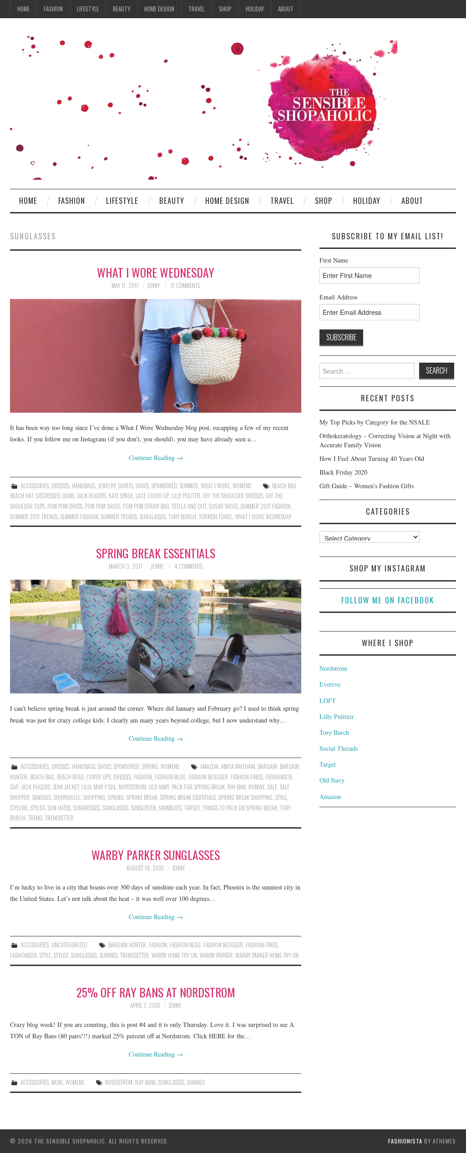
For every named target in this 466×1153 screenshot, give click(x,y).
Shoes (142, 485)
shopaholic (67, 797)
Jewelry (107, 485)
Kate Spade (121, 495)
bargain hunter (127, 945)
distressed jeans (55, 495)
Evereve (329, 684)
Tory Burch (334, 732)
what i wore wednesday (263, 516)
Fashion (53, 9)
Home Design (159, 9)
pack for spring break (198, 787)
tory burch (182, 516)
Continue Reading (156, 457)
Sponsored (164, 485)
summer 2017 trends (34, 516)
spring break (142, 797)
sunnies (108, 955)
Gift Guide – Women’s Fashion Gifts (366, 485)
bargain (267, 766)
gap (14, 787)
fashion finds (247, 777)
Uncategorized (69, 945)
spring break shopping (245, 797)
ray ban (237, 787)
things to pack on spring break (240, 808)
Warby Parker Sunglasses (155, 854)
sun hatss (59, 808)
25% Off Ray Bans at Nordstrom (155, 992)
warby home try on (174, 955)
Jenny (153, 285)
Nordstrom (333, 668)
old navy (159, 787)
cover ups (98, 777)
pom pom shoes (102, 506)
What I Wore (215, 485)
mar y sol (105, 787)
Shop (225, 9)
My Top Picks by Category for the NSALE (374, 422)
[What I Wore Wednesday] (155, 356)
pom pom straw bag (146, 506)
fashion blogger (208, 777)
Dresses (60, 485)
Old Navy (331, 780)
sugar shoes (223, 506)
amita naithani (238, 766)
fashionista (278, 777)
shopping (94, 797)
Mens (57, 1082)
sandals (41, 797)
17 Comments (185, 285)
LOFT (327, 700)
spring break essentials (188, 797)
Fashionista (405, 1141)
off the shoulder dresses (233, 495)
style (281, 797)
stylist (37, 808)
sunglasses (153, 516)
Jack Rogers (91, 495)
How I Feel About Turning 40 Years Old (371, 458)
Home (23, 9)
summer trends (119, 516)
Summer (189, 485)
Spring (150, 766)
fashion (143, 777)
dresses (122, 777)
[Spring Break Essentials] (155, 636)
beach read (70, 777)
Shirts (125, 485)
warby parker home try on (267, 955)
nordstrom (132, 787)
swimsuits (170, 808)
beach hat (21, 495)
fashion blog (170, 777)
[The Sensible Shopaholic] (203, 107)
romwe (256, 787)
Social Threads (338, 748)
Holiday (255, 9)
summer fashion (79, 516)
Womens (242, 485)
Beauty (121, 9)
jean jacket (66, 787)
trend (35, 818)
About (286, 9)
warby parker (216, 955)
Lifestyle (88, 9)
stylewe (19, 808)
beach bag (284, 485)
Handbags (83, 485)
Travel (196, 9)
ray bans (145, 1082)
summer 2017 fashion (265, 506)
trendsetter (59, 818)
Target (192, 808)
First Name (333, 260)
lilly (86, 787)
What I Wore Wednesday (155, 272)
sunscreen (143, 808)
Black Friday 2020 (343, 472)
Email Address (338, 297)
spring (116, 797)
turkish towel (216, 516)
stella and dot (189, 506)
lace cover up (152, 495)
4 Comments (188, 566)
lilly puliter (186, 495)
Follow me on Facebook (387, 600)
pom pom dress (64, 506)
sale (272, 787)
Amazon (209, 766)
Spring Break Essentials (155, 552)
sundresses (86, 808)
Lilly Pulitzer (336, 716)
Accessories (34, 485)
